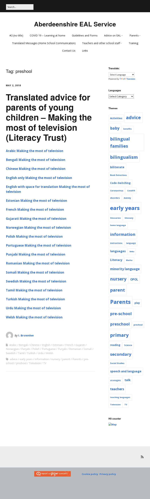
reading (115, 345)
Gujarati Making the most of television (36, 219)
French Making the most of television (35, 209)
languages (118, 251)
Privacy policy (108, 474)
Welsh (49, 353)
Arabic (13, 345)
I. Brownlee (26, 335)
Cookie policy (90, 474)
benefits (127, 129)
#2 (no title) (16, 35)
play (137, 303)
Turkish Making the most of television (35, 299)
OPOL (134, 279)
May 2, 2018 (13, 85)
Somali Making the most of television (35, 272)
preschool (120, 324)
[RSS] (142, 456)
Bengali (23, 345)
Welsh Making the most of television (34, 317)
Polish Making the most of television (34, 236)
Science (128, 345)
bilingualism (124, 157)
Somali (88, 349)
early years (26, 359)
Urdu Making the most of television (33, 308)
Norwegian (12, 349)
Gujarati (80, 345)
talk (128, 380)
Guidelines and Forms (85, 35)
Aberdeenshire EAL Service (75, 24)
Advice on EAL (112, 35)
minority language (125, 269)
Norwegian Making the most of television (38, 227)
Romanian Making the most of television (38, 263)
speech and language (125, 371)
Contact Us (68, 50)
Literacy (116, 260)
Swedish (11, 353)
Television (35, 363)
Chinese (35, 345)
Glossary (129, 218)
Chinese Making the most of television (35, 169)
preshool (21, 363)
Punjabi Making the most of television (35, 254)
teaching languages (120, 397)
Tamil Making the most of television (34, 290)
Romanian (75, 349)
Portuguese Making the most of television (38, 245)
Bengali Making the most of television (35, 160)
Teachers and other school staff (101, 43)
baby (114, 128)
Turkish (31, 353)
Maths (129, 260)
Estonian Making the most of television (36, 200)
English (46, 345)
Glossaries (115, 218)
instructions (116, 243)
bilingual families (120, 142)
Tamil (21, 353)
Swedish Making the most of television (36, 281)
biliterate (117, 167)
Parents (134, 35)
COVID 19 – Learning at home (47, 35)
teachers (117, 389)
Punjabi (62, 349)
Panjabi (25, 349)
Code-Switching (120, 183)
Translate (130, 79)
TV (44, 363)
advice (13, 359)
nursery (55, 359)
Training (133, 43)
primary (119, 335)
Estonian (57, 345)
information (42, 359)
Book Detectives (118, 175)
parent (66, 359)
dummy (127, 198)
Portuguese (49, 349)
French (69, 345)
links (132, 251)
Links (85, 50)
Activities (116, 118)
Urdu (41, 353)
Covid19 (131, 190)
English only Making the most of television (39, 178)
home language (118, 225)
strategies (115, 380)
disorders (115, 198)
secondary (120, 354)
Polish (36, 349)
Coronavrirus (116, 190)
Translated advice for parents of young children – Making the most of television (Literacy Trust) (49, 117)
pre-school (121, 313)
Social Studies (117, 363)
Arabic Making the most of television (34, 151)
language (131, 243)
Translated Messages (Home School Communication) (44, 43)
